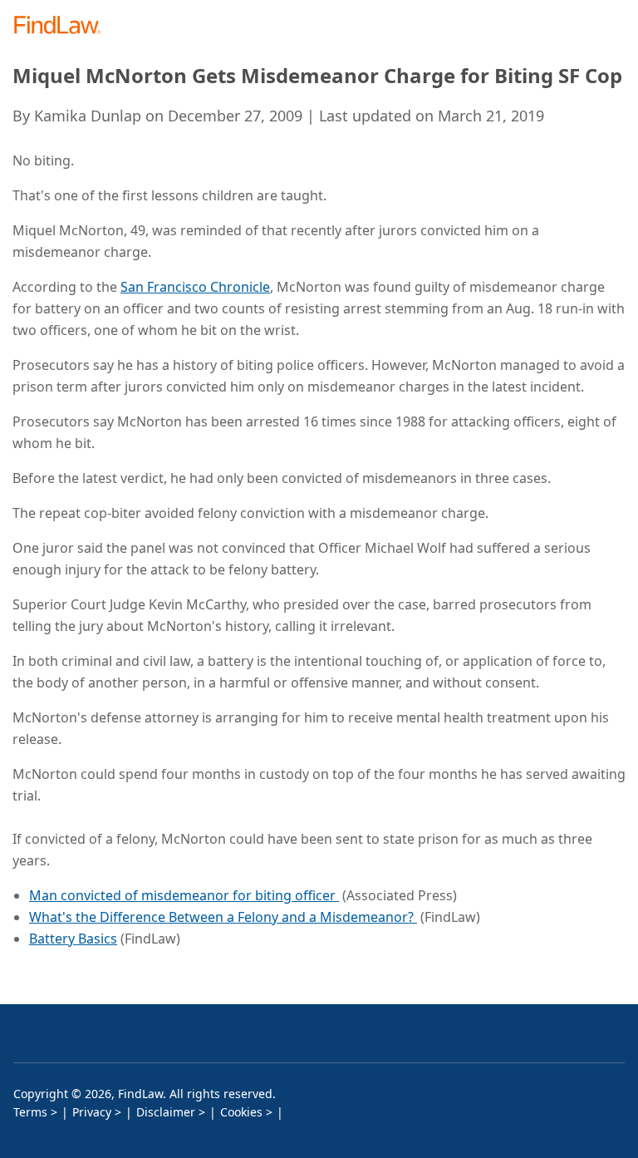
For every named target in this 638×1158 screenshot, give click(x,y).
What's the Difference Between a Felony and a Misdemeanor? (223, 917)
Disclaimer (165, 1112)
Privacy (91, 1112)
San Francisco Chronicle (195, 287)
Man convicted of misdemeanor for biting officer (184, 895)
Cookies (241, 1112)
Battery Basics (73, 938)
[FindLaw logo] (63, 26)
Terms (30, 1112)
